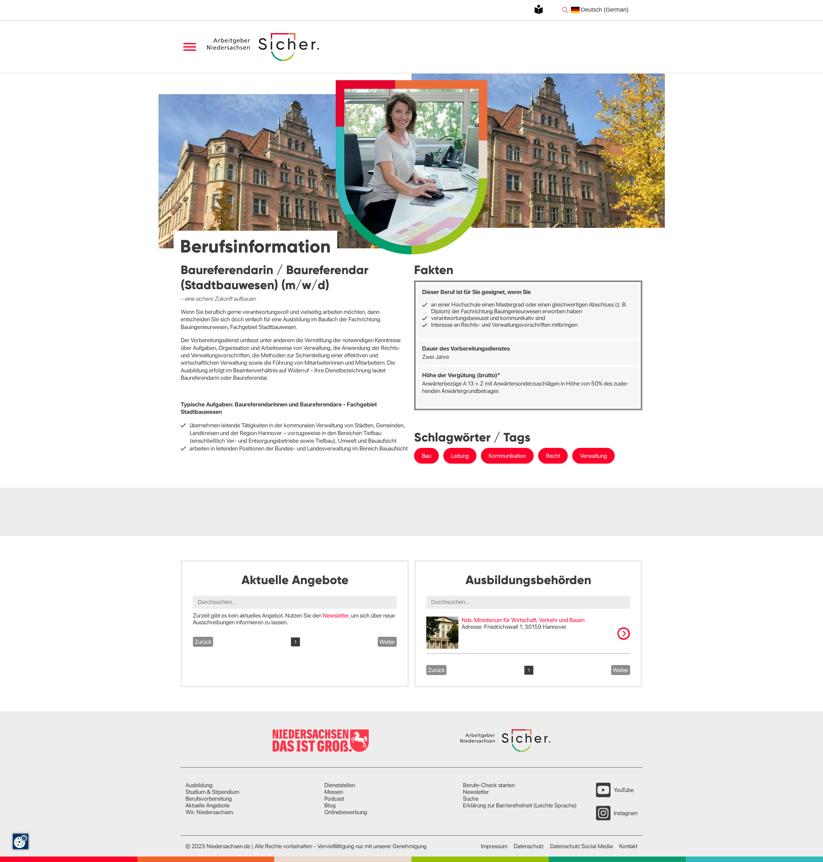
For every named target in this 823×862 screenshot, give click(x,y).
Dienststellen (339, 785)
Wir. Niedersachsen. (209, 812)
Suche (470, 798)
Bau (426, 455)
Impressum (494, 846)
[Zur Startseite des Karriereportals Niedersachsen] (263, 47)
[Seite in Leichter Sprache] (539, 9)
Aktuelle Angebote (207, 805)
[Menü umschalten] (189, 47)
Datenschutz (529, 846)
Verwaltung (593, 455)
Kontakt (628, 846)
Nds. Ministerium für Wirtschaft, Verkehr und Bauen (523, 620)
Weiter (387, 641)
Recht (553, 455)
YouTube (624, 789)
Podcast (334, 798)
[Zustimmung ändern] (20, 841)
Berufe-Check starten (489, 785)
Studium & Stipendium (212, 791)
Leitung (460, 455)
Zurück (203, 641)
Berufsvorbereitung (208, 798)
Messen (333, 791)
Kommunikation (507, 455)
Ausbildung (199, 785)
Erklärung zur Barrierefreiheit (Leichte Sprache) (520, 805)
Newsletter (335, 615)
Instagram (626, 813)
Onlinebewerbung (345, 812)
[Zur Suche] (565, 10)
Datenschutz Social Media (581, 846)
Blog (330, 805)
